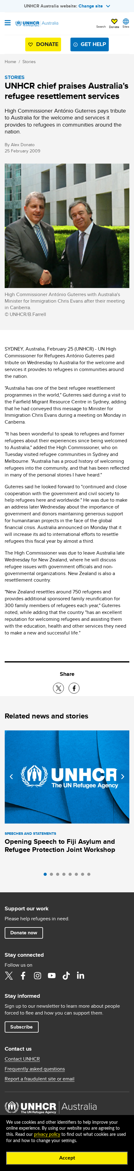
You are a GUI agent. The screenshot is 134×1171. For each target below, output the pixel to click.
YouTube (52, 976)
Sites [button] (125, 26)
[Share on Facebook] (74, 688)
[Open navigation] (8, 23)
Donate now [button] (23, 932)
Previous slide (11, 776)
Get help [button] (93, 44)
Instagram (37, 976)
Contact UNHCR (22, 1059)
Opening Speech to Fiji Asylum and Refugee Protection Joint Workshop (60, 845)
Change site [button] (91, 6)
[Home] (36, 23)
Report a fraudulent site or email (39, 1079)
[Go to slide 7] (84, 876)
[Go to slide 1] (47, 876)
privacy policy (47, 1134)
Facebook (23, 976)
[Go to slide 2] (53, 876)
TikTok (66, 976)
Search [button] (101, 26)
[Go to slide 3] (59, 876)
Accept (67, 1157)
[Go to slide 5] (72, 876)
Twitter (9, 976)
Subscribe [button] (21, 1026)
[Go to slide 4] (65, 876)
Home (10, 61)
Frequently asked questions (35, 1069)
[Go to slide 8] (90, 876)
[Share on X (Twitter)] (58, 688)
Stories (29, 61)
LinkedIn (80, 976)
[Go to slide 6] (78, 876)
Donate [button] (114, 27)
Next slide (122, 776)
